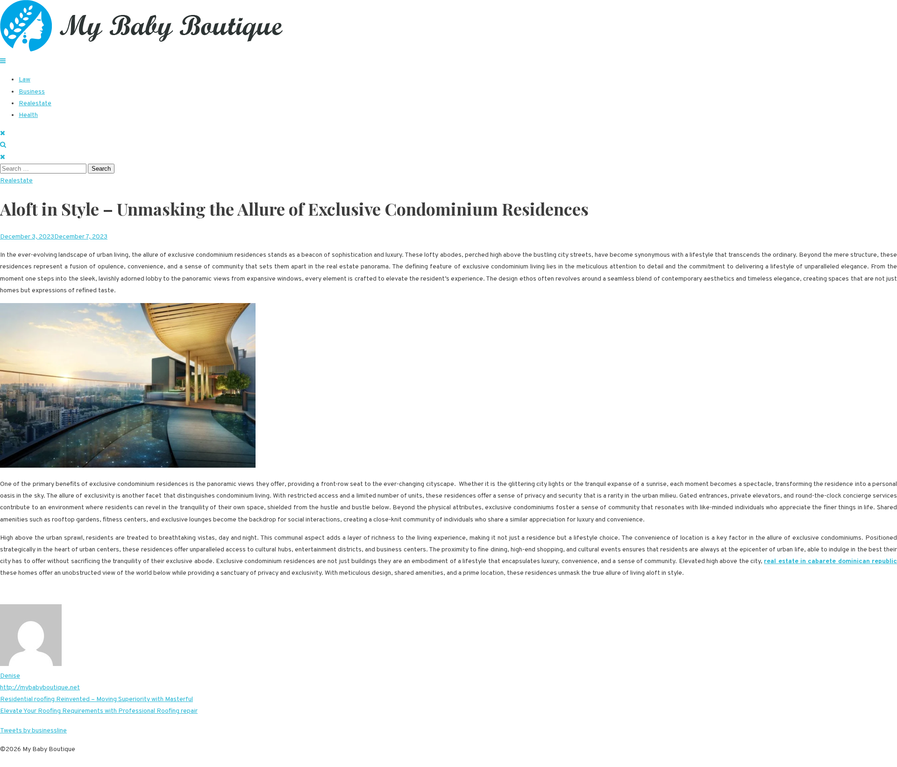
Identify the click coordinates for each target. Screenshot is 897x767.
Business (32, 92)
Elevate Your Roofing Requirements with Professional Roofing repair (99, 711)
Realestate (35, 104)
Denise (10, 676)
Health (28, 115)
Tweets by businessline (33, 731)
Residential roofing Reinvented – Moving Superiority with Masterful (96, 699)
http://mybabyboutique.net (40, 688)
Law (24, 80)
